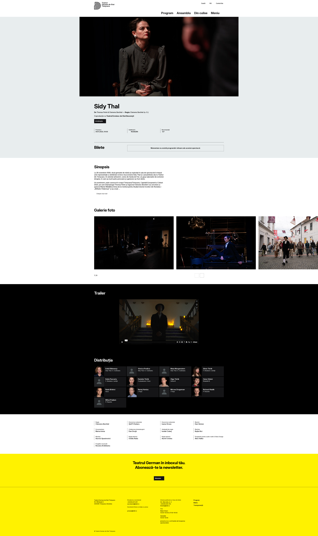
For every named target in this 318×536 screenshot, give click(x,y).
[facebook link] (154, 493)
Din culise (200, 13)
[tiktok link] (164, 493)
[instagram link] (159, 493)
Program (167, 13)
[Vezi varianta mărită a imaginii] (134, 242)
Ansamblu (184, 13)
